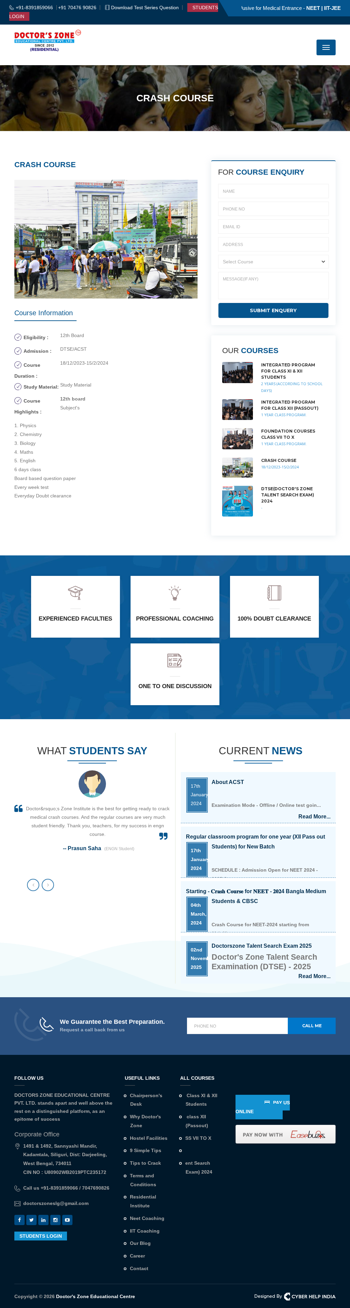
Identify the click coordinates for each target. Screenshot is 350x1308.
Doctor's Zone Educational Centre (95, 1296)
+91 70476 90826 (77, 7)
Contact (139, 1268)
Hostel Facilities (148, 1138)
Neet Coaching (147, 1218)
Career (137, 1256)
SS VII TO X (198, 1138)
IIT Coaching (145, 1231)
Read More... (314, 922)
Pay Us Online (262, 1107)
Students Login (40, 1236)
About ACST (228, 946)
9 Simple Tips (145, 1150)
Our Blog (140, 1243)
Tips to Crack (145, 1163)
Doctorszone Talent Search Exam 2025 (262, 891)
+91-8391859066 (34, 7)
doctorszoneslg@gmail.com (56, 1203)
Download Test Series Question (145, 7)
